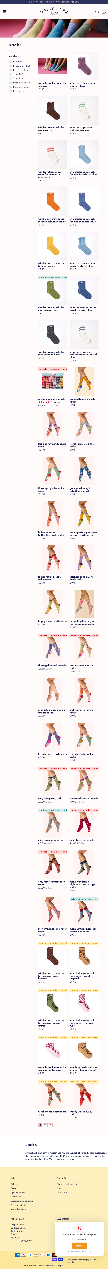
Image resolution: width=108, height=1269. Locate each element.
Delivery (15, 1184)
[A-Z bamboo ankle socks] (52, 381)
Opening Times (18, 1192)
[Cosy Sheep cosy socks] (52, 781)
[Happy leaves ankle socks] (52, 604)
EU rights (59, 1266)
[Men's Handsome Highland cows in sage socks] (84, 864)
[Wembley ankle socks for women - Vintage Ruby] (52, 1050)
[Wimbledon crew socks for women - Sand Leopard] (84, 956)
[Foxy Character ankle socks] (84, 737)
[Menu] (5, 11)
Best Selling (18, 91)
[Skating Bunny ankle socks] (84, 648)
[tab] (20, 79)
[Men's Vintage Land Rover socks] (52, 911)
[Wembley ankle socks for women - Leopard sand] (84, 1050)
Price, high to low (21, 70)
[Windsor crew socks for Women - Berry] (84, 66)
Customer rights (18, 1205)
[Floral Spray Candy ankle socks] (52, 426)
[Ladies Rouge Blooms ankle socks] (52, 559)
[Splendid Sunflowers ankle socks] (84, 559)
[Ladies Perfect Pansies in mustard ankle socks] (84, 515)
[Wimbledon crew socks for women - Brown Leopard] (52, 956)
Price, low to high (21, 66)
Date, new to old (21, 83)
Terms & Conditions (45, 1266)
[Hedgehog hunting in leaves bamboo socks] (84, 604)
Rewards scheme (18, 1209)
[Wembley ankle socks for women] (52, 66)
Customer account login (22, 1201)
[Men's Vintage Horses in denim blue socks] (84, 911)
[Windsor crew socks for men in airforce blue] (84, 246)
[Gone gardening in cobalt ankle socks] (84, 471)
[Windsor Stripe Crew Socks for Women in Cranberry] (52, 154)
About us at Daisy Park (67, 1184)
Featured (17, 62)
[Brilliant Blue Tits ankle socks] (84, 381)
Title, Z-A (18, 79)
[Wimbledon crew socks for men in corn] (52, 246)
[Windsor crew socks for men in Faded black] (52, 334)
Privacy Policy (30, 1266)
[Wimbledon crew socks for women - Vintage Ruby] (84, 1003)
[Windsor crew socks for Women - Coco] (52, 110)
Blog (59, 1188)
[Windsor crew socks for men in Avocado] (52, 290)
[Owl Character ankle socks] (84, 692)
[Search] (97, 12)
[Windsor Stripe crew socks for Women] (84, 110)
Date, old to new (21, 87)
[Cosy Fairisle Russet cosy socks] (52, 864)
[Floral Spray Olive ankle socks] (52, 471)
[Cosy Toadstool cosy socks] (84, 781)
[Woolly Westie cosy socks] (52, 1094)
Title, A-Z (18, 74)
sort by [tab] (13, 56)
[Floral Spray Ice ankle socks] (84, 426)
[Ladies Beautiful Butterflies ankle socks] (52, 515)
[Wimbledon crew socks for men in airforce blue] (84, 154)
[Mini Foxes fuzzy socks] (52, 823)
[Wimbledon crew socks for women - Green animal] (52, 1003)
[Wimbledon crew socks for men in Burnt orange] (52, 201)
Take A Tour (62, 1192)
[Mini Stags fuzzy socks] (84, 823)
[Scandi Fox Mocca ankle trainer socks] (52, 692)
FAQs (13, 1188)
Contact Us (16, 1196)
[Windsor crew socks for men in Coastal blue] (84, 290)
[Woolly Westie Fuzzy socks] (84, 1094)
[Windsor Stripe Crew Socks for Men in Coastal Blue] (84, 334)
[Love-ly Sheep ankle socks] (52, 737)
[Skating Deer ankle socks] (52, 648)
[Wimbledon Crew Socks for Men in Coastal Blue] (84, 201)
